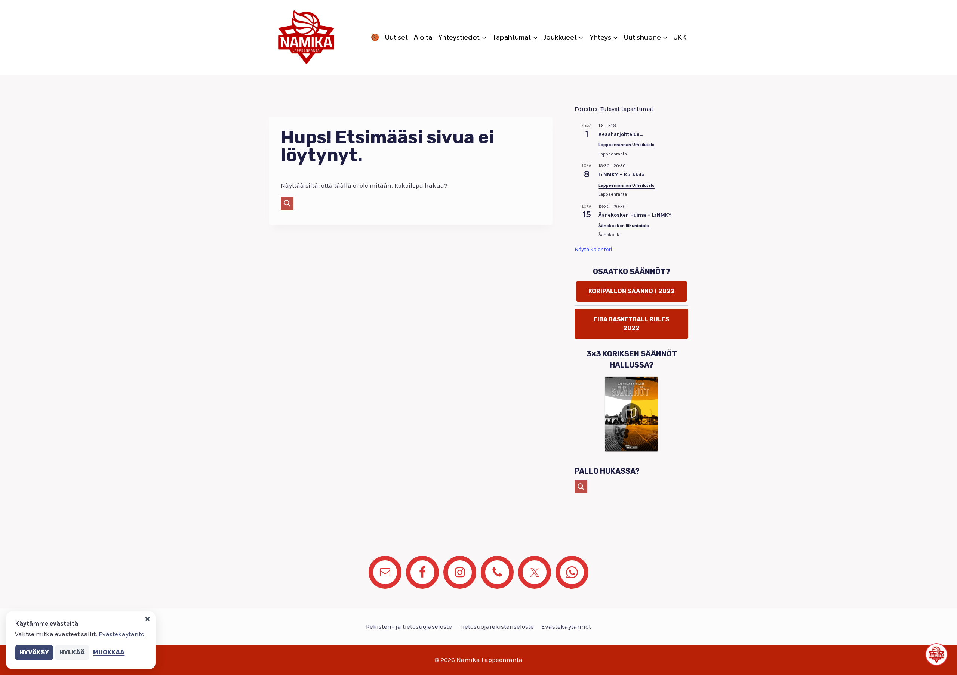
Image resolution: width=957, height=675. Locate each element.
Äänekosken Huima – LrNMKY (634, 215)
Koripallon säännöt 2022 (631, 291)
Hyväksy (34, 652)
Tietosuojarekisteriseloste (496, 626)
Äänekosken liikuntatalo (623, 225)
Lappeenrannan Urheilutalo (626, 144)
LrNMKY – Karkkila (621, 174)
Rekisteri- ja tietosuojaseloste (409, 626)
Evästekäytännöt (566, 626)
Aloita (422, 37)
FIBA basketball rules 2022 (632, 324)
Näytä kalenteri (593, 249)
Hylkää (72, 652)
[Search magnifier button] (287, 203)
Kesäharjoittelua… (620, 134)
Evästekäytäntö (121, 634)
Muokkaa (108, 652)
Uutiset (396, 37)
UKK (680, 37)
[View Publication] (631, 413)
